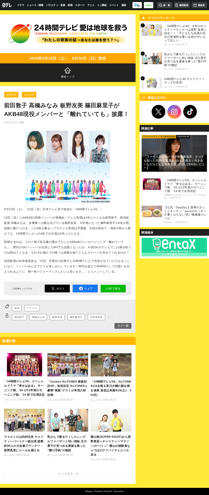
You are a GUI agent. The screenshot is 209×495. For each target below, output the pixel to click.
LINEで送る (113, 288)
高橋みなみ (38, 317)
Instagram (174, 112)
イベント (114, 5)
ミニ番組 (102, 5)
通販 (123, 5)
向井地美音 (96, 317)
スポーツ (80, 5)
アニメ (90, 5)
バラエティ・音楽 (55, 5)
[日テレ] (7, 5)
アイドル (32, 308)
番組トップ (67, 76)
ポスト (60, 288)
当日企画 (29, 94)
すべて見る (66, 473)
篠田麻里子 (76, 317)
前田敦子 (19, 317)
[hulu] (148, 5)
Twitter (159, 112)
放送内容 (11, 94)
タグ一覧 (123, 325)
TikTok (190, 112)
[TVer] (137, 5)
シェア (88, 288)
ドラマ (20, 5)
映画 (70, 5)
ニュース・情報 (35, 5)
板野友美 (57, 317)
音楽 (16, 308)
